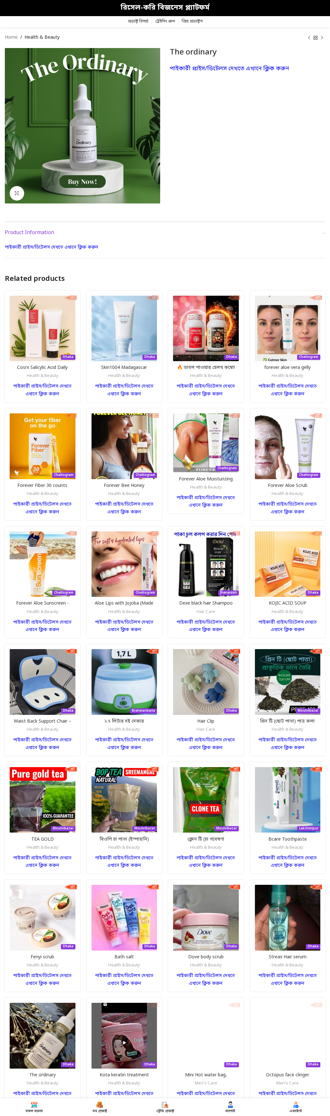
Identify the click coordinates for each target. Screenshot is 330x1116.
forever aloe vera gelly (287, 368)
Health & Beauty (42, 38)
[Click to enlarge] (17, 193)
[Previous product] (309, 38)
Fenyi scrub (42, 957)
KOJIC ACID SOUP (287, 603)
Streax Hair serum (287, 957)
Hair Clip (205, 721)
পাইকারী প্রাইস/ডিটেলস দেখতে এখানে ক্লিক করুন (229, 69)
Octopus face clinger (287, 1075)
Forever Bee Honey (124, 486)
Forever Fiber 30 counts (42, 486)
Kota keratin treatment (124, 1075)
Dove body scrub (206, 957)
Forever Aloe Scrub (287, 486)
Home (11, 38)
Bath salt (124, 957)
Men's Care (206, 1083)
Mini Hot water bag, (206, 1075)
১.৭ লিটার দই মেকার (124, 721)
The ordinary (42, 1075)
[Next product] (322, 38)
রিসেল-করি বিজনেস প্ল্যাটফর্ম (165, 8)
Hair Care (206, 612)
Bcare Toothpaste (287, 839)
